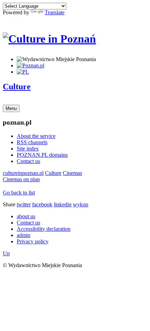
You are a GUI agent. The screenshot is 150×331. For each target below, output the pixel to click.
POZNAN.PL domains (42, 155)
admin (23, 235)
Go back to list (19, 193)
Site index (28, 149)
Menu (11, 108)
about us (26, 216)
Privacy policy (32, 241)
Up (6, 253)
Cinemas (72, 173)
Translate (55, 12)
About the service (36, 136)
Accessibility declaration (43, 229)
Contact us (28, 161)
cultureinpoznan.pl (23, 173)
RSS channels (32, 142)
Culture (17, 86)
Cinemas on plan (21, 179)
